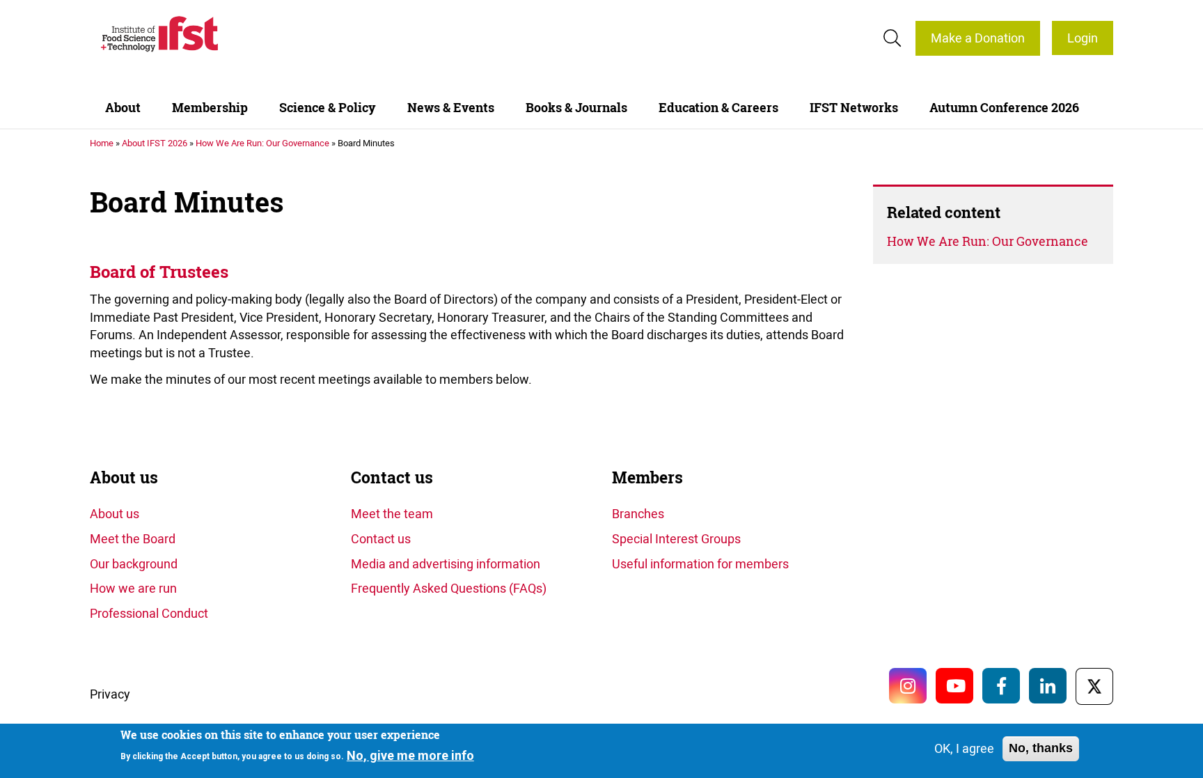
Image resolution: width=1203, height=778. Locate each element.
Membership (210, 107)
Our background (134, 563)
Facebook (1001, 685)
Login (1082, 37)
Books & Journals (576, 107)
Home (101, 143)
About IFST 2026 (154, 143)
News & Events (450, 107)
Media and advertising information (445, 563)
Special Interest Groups (676, 538)
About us (124, 477)
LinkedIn (1048, 685)
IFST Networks (854, 107)
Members (647, 477)
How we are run (133, 587)
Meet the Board (132, 538)
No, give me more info (410, 754)
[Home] (159, 33)
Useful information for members (700, 563)
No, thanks (1041, 748)
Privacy (110, 693)
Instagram (908, 685)
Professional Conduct (149, 613)
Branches (638, 513)
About (123, 107)
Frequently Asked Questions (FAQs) (449, 587)
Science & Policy (327, 107)
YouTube (954, 685)
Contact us (392, 477)
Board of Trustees (159, 271)
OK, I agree (964, 748)
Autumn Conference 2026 (1004, 107)
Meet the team (392, 513)
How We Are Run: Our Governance (262, 143)
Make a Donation (978, 37)
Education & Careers (718, 107)
